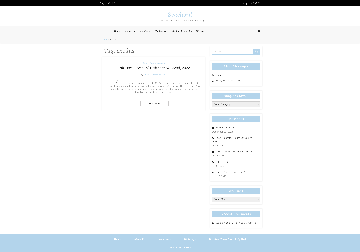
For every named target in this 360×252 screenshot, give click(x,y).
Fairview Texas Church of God (187, 31)
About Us (130, 31)
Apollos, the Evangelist (227, 127)
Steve (147, 74)
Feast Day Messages (154, 63)
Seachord (180, 14)
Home (117, 31)
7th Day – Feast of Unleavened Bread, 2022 (154, 68)
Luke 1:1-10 (222, 161)
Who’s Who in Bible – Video (230, 81)
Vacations (145, 31)
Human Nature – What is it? (230, 172)
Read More (154, 103)
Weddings (160, 31)
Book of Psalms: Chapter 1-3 (241, 222)
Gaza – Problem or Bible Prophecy (234, 151)
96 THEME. (185, 247)
